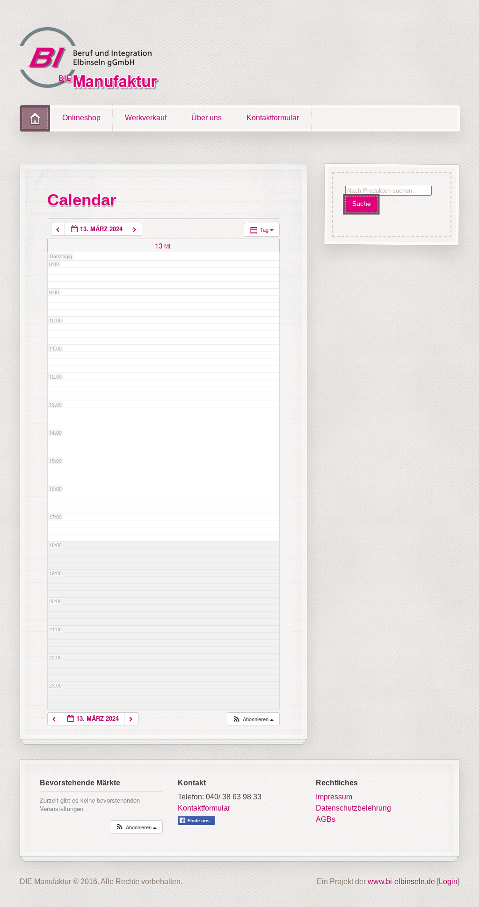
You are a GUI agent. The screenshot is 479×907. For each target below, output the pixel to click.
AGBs (325, 819)
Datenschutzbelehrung (353, 808)
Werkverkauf (146, 118)
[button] (252, 719)
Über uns (206, 118)
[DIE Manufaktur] (92, 60)
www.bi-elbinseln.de (401, 881)
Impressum (334, 797)
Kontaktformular (273, 118)
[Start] (35, 118)
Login (448, 881)
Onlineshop (81, 118)
